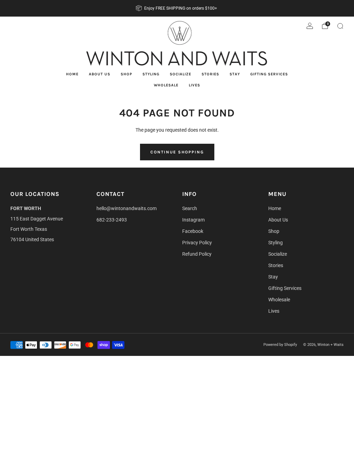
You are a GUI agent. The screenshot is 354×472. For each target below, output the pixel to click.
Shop (126, 74)
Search (189, 208)
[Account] (309, 25)
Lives (194, 85)
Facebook (192, 231)
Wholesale (166, 85)
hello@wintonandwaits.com (126, 208)
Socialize (180, 74)
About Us (99, 74)
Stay (235, 74)
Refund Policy (197, 254)
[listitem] (177, 8)
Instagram (193, 220)
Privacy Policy (197, 242)
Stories (210, 74)
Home (72, 74)
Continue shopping (177, 152)
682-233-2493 (111, 220)
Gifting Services (269, 74)
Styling (150, 74)
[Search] (340, 25)
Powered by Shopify (280, 344)
